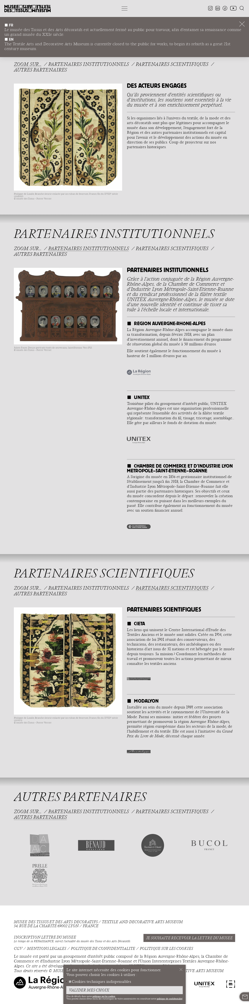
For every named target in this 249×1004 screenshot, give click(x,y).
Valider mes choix (89, 990)
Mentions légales (46, 949)
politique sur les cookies (103, 996)
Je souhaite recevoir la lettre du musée (189, 938)
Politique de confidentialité (103, 949)
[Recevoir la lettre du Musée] (245, 996)
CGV (18, 949)
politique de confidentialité (169, 998)
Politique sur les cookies (166, 949)
